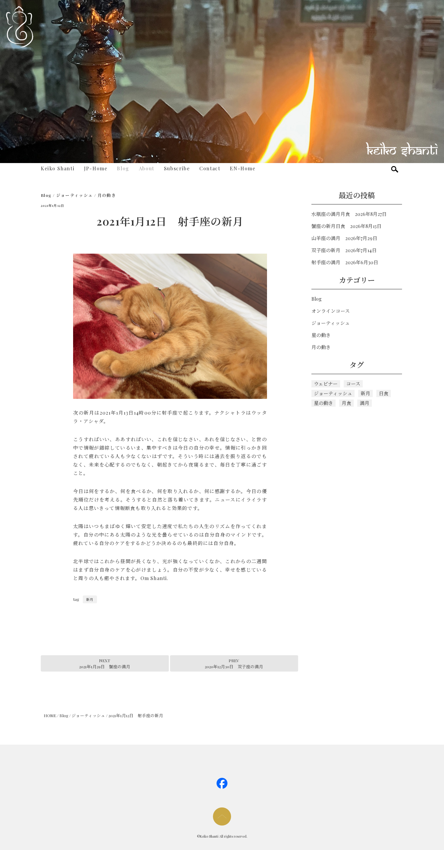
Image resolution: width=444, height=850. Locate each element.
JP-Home (95, 168)
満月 (364, 403)
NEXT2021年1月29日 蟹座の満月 (104, 663)
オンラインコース (330, 311)
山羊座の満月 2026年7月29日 (344, 238)
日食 (383, 393)
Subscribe (177, 168)
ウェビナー (326, 383)
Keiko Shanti (57, 168)
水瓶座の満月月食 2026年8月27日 (349, 214)
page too (222, 816)
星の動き (321, 335)
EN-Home (242, 168)
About (146, 168)
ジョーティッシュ (74, 195)
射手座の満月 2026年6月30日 (344, 262)
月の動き (107, 195)
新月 (89, 599)
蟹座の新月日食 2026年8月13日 (346, 226)
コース (353, 383)
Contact (209, 168)
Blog (123, 168)
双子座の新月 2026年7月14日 (344, 250)
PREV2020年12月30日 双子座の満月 (234, 663)
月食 (346, 403)
